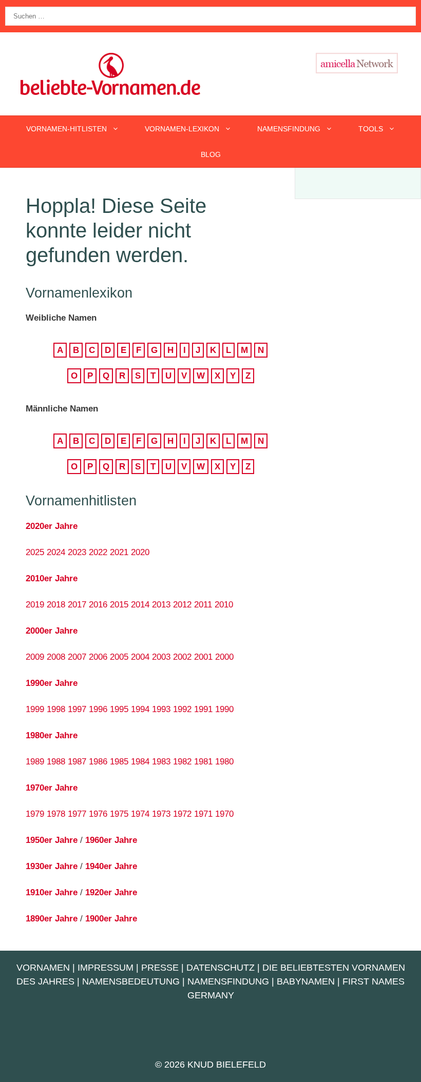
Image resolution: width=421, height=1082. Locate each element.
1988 (56, 761)
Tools (370, 129)
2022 (98, 552)
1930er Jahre (52, 866)
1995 (119, 709)
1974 (140, 814)
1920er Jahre (111, 892)
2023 (77, 552)
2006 (98, 657)
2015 (119, 604)
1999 (35, 709)
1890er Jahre (52, 918)
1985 (119, 761)
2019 (35, 604)
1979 (35, 814)
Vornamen (43, 967)
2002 (182, 657)
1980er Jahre (52, 735)
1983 (161, 761)
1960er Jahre (111, 840)
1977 (77, 814)
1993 (161, 709)
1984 (140, 761)
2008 (56, 657)
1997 (77, 709)
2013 (161, 604)
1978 (56, 814)
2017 (77, 604)
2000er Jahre (52, 631)
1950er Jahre (52, 840)
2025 (35, 552)
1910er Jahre (52, 892)
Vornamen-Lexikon (182, 129)
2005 (119, 657)
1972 (182, 814)
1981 (203, 761)
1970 (224, 814)
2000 (224, 657)
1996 (98, 709)
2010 (224, 604)
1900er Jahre (111, 918)
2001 (203, 657)
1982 (182, 761)
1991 (203, 709)
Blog (211, 154)
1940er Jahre (111, 866)
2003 (161, 657)
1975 (119, 814)
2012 (182, 604)
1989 (35, 761)
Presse (160, 967)
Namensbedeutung (131, 981)
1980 (224, 761)
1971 (203, 814)
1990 (224, 709)
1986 (98, 761)
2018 (56, 604)
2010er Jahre (52, 578)
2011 (203, 604)
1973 (161, 814)
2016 (98, 604)
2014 (140, 604)
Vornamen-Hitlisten (66, 129)
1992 (182, 709)
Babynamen (306, 981)
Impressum (105, 967)
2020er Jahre (52, 526)
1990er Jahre (52, 683)
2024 (56, 552)
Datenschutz (220, 967)
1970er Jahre (52, 788)
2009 (35, 657)
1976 (98, 814)
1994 (140, 709)
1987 (77, 761)
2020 (140, 552)
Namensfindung (288, 129)
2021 (119, 552)
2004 (140, 657)
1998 (56, 709)
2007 (77, 657)
